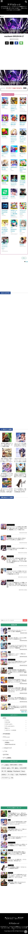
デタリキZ (7, 722)
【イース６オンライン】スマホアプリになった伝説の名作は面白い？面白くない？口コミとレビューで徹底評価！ (17, 647)
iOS (13, 768)
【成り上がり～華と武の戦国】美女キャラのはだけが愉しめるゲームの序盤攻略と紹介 (17, 699)
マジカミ (7, 720)
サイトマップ (19, 918)
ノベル (5, 751)
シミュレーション (10, 525)
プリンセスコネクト (10, 726)
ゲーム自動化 (7, 758)
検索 (25, 620)
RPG (9, 628)
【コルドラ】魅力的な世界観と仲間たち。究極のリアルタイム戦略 (20, 475)
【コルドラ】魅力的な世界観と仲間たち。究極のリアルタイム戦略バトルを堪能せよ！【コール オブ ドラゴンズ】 (17, 853)
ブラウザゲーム (6, 777)
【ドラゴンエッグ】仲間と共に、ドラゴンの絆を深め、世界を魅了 (6, 490)
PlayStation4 (16, 771)
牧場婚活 (9, 536)
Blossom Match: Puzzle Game (23, 169)
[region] (14, 57)
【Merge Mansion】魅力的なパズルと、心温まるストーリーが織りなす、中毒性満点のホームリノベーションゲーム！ (17, 681)
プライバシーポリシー (11, 917)
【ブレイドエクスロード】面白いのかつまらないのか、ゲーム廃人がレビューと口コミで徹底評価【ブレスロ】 (17, 573)
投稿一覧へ (24, 711)
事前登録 (9, 771)
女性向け (4, 774)
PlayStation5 (22, 774)
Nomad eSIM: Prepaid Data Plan (5, 212)
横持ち (17, 768)
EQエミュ (7, 728)
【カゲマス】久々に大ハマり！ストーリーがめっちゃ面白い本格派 (20, 460)
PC (5, 771)
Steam (23, 771)
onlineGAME (23, 768)
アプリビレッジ (14, 4)
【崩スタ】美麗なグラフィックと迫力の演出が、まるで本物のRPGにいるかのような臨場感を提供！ (17, 707)
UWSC (20, 765)
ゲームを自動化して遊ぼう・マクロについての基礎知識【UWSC (20, 490)
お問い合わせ (10, 918)
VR (2, 771)
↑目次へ (24, 258)
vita (12, 777)
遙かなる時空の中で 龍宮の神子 (23, 229)
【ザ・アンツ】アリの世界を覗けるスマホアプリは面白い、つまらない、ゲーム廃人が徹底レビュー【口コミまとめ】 (17, 876)
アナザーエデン (10, 556)
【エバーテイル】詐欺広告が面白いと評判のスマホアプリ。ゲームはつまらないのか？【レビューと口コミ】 (17, 823)
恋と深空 (13, 196)
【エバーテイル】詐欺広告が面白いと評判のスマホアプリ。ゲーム (20, 445)
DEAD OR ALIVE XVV (10, 744)
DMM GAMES (13, 765)
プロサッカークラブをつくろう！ (5, 246)
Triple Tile (4, 182)
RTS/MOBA (10, 668)
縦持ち (9, 768)
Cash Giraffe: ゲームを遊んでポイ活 (23, 182)
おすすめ (9, 546)
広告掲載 (21, 917)
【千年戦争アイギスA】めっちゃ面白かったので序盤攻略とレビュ (6, 475)
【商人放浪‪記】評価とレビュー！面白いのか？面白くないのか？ (6, 460)
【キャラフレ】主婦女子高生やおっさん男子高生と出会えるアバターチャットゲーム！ (17, 663)
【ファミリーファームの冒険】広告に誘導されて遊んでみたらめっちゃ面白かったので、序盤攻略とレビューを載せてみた (17, 528)
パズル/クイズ (11, 677)
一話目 (16, 774)
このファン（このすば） (11, 730)
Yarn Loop (4, 136)
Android (4, 768)
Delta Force (22, 196)
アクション (9, 569)
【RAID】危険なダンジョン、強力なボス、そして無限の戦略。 (6, 445)
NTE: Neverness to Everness (13, 229)
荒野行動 (22, 244)
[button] (7, 42)
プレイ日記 (11, 774)
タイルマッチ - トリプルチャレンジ (23, 212)
